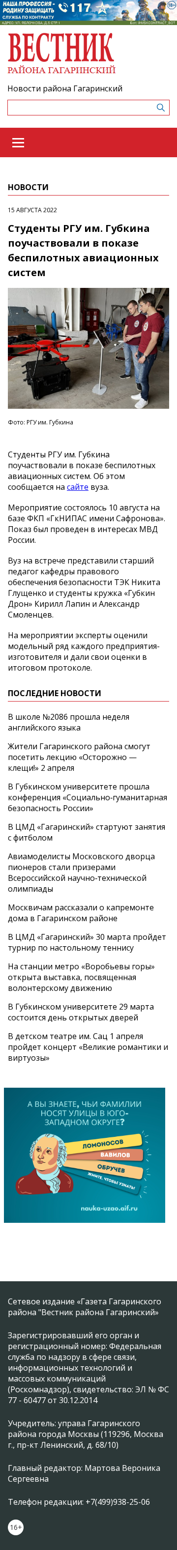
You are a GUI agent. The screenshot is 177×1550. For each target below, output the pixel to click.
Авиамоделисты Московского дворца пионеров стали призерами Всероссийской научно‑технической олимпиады (81, 872)
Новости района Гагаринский (64, 88)
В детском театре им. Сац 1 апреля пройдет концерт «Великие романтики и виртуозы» (88, 1047)
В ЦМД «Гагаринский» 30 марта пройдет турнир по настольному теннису (87, 942)
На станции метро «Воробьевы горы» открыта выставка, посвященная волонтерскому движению (81, 977)
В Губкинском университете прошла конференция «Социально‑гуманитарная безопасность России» (87, 797)
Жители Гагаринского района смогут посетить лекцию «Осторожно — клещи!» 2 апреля (79, 757)
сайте (77, 486)
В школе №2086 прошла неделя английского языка (68, 722)
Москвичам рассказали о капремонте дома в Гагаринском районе (81, 913)
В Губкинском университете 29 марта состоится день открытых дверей (81, 1012)
